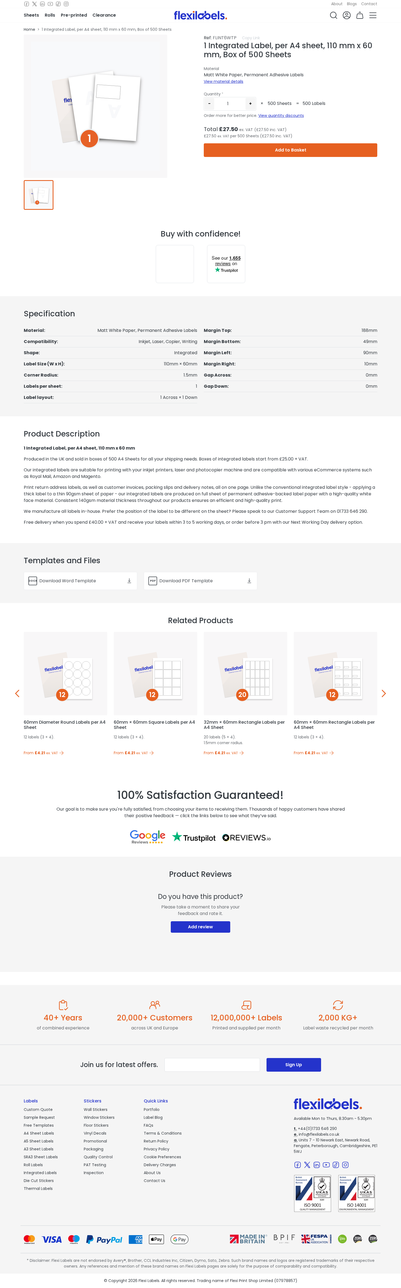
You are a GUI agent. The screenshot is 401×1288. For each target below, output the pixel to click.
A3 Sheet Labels (38, 1149)
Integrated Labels (40, 1172)
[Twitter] (34, 4)
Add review (200, 927)
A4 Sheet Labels (39, 1133)
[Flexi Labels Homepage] (200, 15)
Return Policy (156, 1141)
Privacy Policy (156, 1149)
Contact (369, 4)
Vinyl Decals (95, 1133)
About (337, 4)
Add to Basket (290, 150)
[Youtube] (50, 4)
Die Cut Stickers (39, 1180)
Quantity (212, 94)
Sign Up (293, 1065)
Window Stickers (99, 1117)
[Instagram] (66, 4)
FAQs (148, 1125)
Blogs (352, 4)
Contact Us (154, 1180)
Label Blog (153, 1117)
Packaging (93, 1149)
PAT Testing (95, 1165)
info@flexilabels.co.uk (316, 1134)
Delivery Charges (160, 1165)
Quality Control (98, 1157)
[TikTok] (58, 4)
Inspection (94, 1172)
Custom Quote (38, 1109)
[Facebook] (26, 4)
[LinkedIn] (42, 4)
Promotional (95, 1141)
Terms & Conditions (163, 1133)
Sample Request (39, 1117)
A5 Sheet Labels (38, 1141)
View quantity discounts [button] (281, 115)
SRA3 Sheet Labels (41, 1157)
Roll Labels (33, 1165)
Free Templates (39, 1125)
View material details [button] (223, 81)
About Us (152, 1172)
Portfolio (152, 1109)
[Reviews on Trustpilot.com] (194, 836)
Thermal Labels (38, 1188)
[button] (333, 15)
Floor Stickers (96, 1125)
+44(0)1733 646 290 (315, 1128)
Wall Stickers (95, 1109)
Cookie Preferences (162, 1157)
